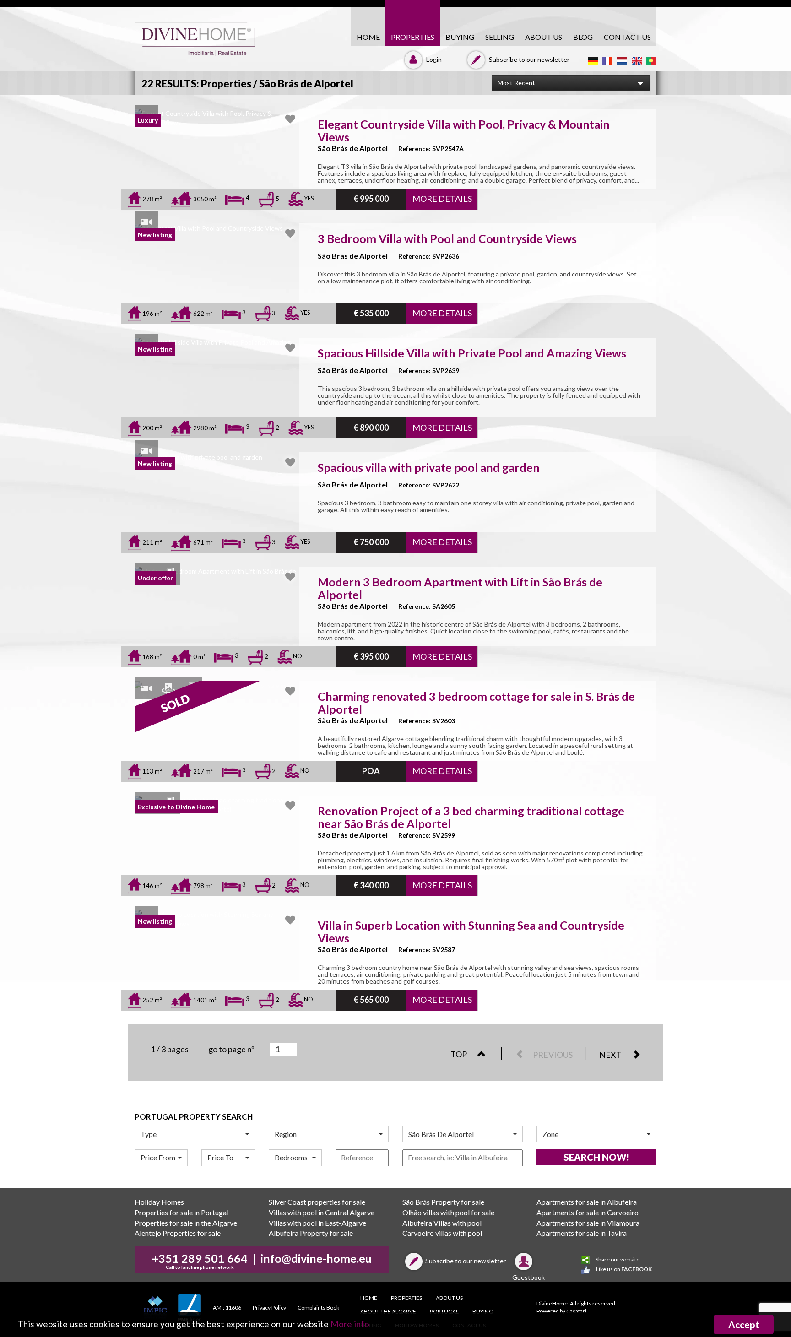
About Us (543, 36)
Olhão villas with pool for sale (448, 1212)
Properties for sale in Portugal (181, 1212)
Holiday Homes (159, 1201)
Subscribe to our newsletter (528, 59)
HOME (368, 36)
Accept (743, 1324)
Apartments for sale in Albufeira (586, 1201)
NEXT (611, 1055)
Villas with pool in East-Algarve (317, 1222)
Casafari (576, 1311)
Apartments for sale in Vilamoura (587, 1222)
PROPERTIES (412, 36)
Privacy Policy (269, 1307)
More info (349, 1324)
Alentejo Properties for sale (178, 1233)
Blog (583, 36)
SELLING (499, 36)
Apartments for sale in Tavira (581, 1233)
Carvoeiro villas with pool (442, 1233)
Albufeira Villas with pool (442, 1222)
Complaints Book (318, 1307)
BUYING (459, 36)
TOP (459, 1054)
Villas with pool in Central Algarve (321, 1212)
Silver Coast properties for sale (317, 1201)
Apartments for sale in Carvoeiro (587, 1212)
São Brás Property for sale (443, 1201)
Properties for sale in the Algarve (186, 1222)
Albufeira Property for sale (311, 1233)
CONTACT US (627, 36)
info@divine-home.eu (316, 1258)
